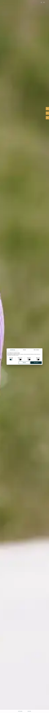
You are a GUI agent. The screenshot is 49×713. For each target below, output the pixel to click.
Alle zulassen (36, 362)
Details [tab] (24, 349)
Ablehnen (24, 362)
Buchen (29, 711)
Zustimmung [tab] (12, 349)
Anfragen (20, 711)
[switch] (20, 359)
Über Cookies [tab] (36, 349)
